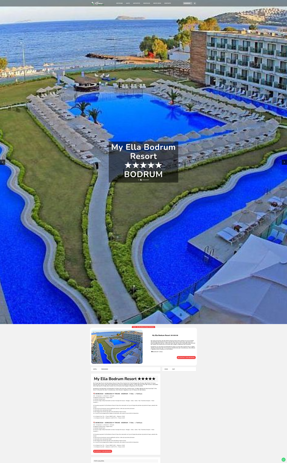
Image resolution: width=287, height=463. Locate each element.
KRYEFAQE (119, 3)
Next (284, 162)
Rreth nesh (157, 3)
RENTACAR (146, 3)
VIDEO (166, 369)
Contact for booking (187, 357)
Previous (2, 162)
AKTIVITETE (136, 3)
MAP (173, 369)
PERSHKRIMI (104, 369)
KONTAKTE (167, 3)
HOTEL (95, 369)
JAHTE (128, 3)
